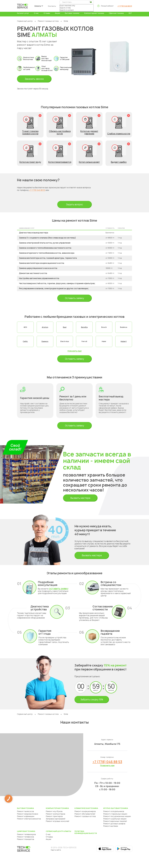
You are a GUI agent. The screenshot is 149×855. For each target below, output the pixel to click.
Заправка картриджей (55, 819)
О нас (36, 13)
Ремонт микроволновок (27, 814)
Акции (57, 13)
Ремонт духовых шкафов (114, 823)
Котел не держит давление (89, 132)
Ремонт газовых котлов (48, 21)
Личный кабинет (107, 6)
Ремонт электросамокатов (29, 819)
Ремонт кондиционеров (85, 811)
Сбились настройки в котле (60, 132)
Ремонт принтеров (54, 816)
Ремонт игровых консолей (57, 821)
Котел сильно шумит (89, 162)
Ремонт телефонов (25, 837)
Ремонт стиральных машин (115, 814)
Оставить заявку (74, 298)
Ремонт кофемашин (25, 816)
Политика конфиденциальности (85, 832)
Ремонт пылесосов (25, 811)
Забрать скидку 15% (91, 699)
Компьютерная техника (94, 13)
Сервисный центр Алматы (58, 831)
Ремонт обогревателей (84, 814)
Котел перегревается (59, 162)
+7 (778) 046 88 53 (124, 6)
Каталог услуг (23, 13)
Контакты (52, 6)
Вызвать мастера (80, 498)
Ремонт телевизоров (26, 834)
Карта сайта (56, 850)
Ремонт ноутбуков (54, 811)
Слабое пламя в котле (118, 133)
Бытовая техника (72, 13)
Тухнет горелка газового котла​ (30, 132)
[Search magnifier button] (90, 2)
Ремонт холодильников (113, 811)
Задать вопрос (74, 204)
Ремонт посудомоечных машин (117, 816)
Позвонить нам (107, 765)
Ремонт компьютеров (55, 814)
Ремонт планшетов (25, 839)
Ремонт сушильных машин (114, 819)
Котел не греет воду (30, 162)
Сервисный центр (25, 21)
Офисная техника (116, 13)
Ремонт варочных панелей (115, 821)
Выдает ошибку (119, 162)
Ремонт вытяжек (110, 826)
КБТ (130, 13)
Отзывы (47, 13)
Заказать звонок (34, 78)
